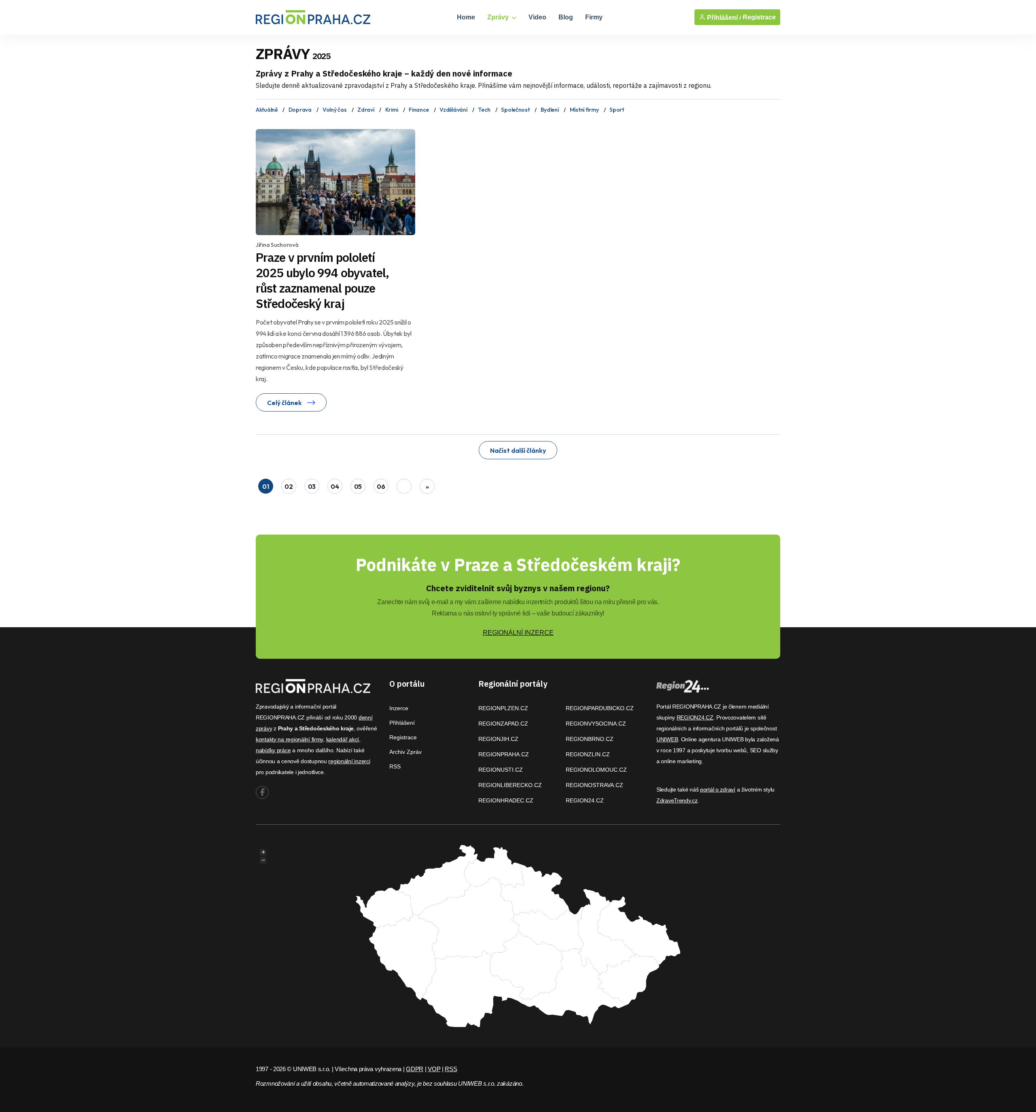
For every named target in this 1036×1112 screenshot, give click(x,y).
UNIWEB (667, 739)
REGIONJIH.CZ (498, 739)
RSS (395, 766)
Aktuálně (267, 109)
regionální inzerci (349, 761)
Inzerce (398, 708)
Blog (565, 17)
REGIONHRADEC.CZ (505, 800)
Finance (419, 109)
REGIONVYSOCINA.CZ (596, 723)
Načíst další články (518, 450)
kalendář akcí (342, 739)
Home (466, 17)
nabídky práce (273, 750)
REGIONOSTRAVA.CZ (594, 785)
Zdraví (365, 109)
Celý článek (285, 403)
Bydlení (550, 109)
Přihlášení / (723, 17)
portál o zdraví (717, 789)
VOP (434, 1068)
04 (335, 486)
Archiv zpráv (405, 752)
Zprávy (498, 17)
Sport (616, 109)
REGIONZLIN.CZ (588, 754)
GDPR (414, 1068)
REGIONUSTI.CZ (500, 769)
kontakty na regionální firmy (289, 739)
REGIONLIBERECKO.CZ (510, 785)
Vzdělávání (453, 109)
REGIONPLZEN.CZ (503, 708)
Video (537, 17)
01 (265, 486)
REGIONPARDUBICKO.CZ (600, 708)
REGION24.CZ (585, 800)
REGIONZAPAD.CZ (503, 723)
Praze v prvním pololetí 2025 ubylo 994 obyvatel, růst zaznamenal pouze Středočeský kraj (322, 280)
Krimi (391, 109)
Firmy (594, 17)
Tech (484, 109)
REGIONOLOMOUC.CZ (596, 769)
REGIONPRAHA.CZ (503, 754)
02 (288, 486)
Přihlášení (402, 722)
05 (358, 486)
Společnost (515, 109)
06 (381, 486)
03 (312, 486)
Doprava (300, 109)
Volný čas (334, 109)
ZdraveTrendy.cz (677, 800)
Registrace (759, 17)
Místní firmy (584, 109)
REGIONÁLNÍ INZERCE (518, 632)
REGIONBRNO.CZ (590, 739)
